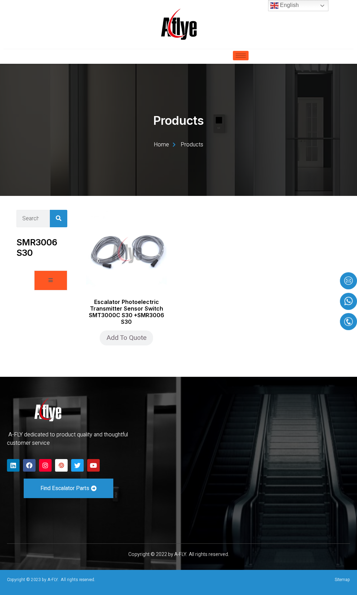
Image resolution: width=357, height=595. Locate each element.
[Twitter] (77, 465)
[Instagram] (45, 465)
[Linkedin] (13, 465)
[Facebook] (29, 465)
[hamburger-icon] (241, 55)
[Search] (58, 218)
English (289, 5)
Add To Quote (126, 338)
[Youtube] (93, 465)
